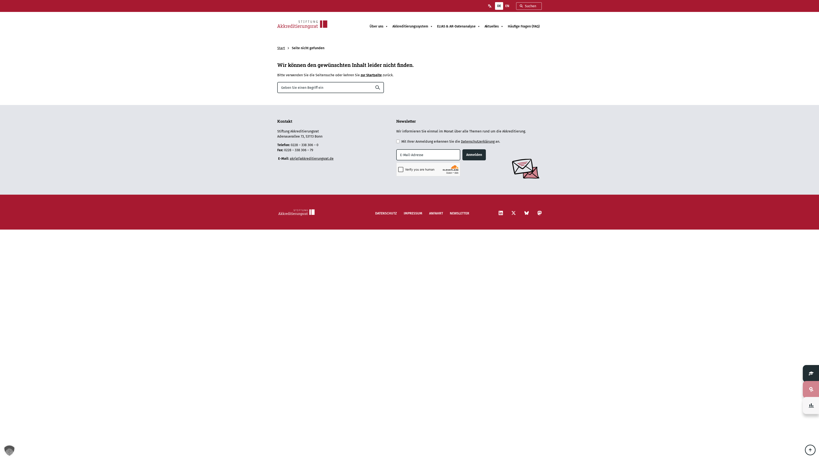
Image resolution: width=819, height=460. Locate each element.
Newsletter (459, 213)
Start (281, 48)
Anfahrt (436, 213)
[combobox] (529, 6)
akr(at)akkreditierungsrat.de (312, 159)
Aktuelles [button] (492, 26)
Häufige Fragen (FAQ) (524, 26)
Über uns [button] (376, 26)
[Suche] (379, 87)
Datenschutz (386, 213)
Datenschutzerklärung (478, 141)
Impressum (413, 213)
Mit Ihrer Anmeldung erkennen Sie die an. (450, 141)
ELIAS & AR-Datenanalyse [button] (456, 26)
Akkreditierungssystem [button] (410, 26)
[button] (9, 450)
